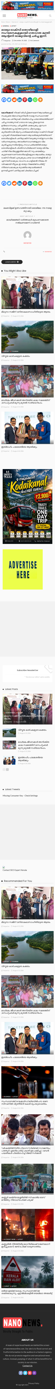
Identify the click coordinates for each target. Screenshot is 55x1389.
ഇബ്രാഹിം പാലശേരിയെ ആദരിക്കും (19, 446)
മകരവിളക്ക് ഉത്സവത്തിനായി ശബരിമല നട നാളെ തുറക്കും (27, 209)
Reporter (7, 40)
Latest (13, 26)
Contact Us (27, 1365)
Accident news (9, 1192)
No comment (34, 40)
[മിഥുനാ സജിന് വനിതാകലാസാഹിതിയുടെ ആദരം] (27, 293)
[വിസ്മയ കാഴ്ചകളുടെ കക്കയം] (27, 337)
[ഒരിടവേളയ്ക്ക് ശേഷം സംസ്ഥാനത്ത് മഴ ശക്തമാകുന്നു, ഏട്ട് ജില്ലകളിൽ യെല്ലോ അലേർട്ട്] (27, 1272)
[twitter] (25, 1373)
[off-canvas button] (4, 15)
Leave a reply (10, 262)
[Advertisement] (27, 629)
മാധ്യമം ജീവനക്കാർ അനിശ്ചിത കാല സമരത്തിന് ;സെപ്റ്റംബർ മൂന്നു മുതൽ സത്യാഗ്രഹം (25, 401)
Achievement (9, 307)
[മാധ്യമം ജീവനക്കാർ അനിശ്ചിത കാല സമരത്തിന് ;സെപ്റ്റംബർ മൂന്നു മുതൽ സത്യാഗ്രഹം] (27, 381)
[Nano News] (27, 15)
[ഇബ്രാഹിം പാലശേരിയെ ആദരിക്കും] (27, 428)
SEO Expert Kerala (18, 870)
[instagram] (34, 1373)
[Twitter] (9, 99)
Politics (14, 1143)
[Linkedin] (19, 99)
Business (7, 1096)
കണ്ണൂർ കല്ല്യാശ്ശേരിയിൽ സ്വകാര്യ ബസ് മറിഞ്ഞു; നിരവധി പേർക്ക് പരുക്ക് (23, 1198)
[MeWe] (30, 99)
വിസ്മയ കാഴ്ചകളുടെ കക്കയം (15, 356)
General (6, 26)
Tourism (14, 351)
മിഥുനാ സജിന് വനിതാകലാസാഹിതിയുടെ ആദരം (25, 311)
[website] (4, 251)
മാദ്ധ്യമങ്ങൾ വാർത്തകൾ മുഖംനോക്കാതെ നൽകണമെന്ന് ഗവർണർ (27, 221)
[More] (40, 99)
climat (6, 1286)
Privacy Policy (33, 1383)
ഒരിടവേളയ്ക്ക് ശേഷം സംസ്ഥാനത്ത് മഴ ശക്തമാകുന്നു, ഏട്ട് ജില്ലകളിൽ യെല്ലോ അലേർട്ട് (26, 1292)
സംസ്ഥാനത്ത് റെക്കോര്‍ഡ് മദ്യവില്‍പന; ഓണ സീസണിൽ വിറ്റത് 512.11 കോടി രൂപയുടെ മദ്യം (24, 1102)
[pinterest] (30, 1373)
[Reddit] (14, 99)
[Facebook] (4, 99)
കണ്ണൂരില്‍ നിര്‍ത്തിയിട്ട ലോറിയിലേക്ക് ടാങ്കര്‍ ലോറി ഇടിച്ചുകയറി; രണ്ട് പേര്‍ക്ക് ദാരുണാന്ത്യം (25, 1245)
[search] (50, 15)
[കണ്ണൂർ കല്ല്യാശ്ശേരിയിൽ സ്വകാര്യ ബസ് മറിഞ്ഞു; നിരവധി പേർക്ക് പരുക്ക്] (27, 1178)
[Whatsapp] (35, 99)
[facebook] (21, 1373)
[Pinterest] (24, 99)
